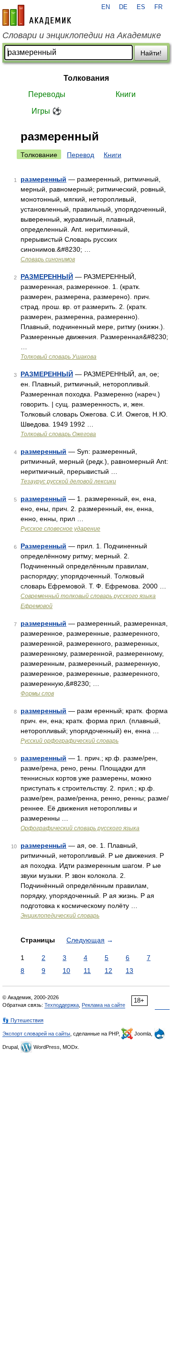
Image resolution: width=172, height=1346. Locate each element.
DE (123, 7)
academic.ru (36, 15)
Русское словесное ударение (60, 528)
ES (141, 7)
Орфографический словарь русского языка (80, 828)
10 (66, 970)
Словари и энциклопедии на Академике (81, 35)
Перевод (80, 155)
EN (105, 7)
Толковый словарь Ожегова (58, 434)
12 (108, 970)
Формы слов (37, 693)
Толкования (86, 78)
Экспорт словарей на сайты (36, 1033)
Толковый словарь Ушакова (59, 356)
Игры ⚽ (47, 111)
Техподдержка (61, 1005)
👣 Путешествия (22, 1020)
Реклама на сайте (103, 1005)
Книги (126, 94)
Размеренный (43, 546)
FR (158, 7)
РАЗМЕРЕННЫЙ (47, 276)
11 (87, 970)
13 (129, 970)
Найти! (150, 53)
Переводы (46, 94)
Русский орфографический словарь (69, 740)
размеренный (43, 179)
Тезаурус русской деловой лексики (68, 481)
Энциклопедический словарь (60, 915)
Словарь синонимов (48, 259)
